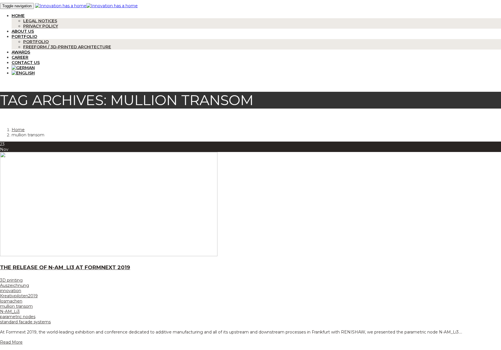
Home (18, 15)
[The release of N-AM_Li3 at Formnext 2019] (108, 254)
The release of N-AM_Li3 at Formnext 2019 (65, 267)
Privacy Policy (40, 26)
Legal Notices (40, 20)
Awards (21, 52)
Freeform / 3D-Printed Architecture (67, 47)
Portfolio (24, 36)
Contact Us (26, 62)
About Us (23, 31)
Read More (11, 342)
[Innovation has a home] (60, 5)
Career (20, 57)
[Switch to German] (23, 67)
